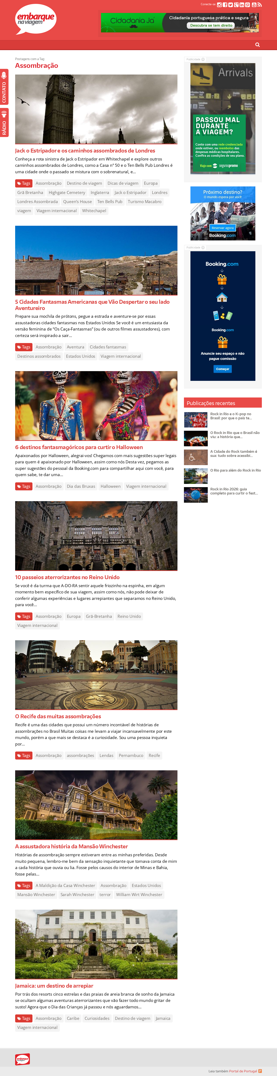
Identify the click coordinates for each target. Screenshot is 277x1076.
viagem (24, 210)
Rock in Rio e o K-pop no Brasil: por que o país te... (231, 416)
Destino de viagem (84, 183)
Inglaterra (100, 192)
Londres (159, 192)
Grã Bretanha (30, 192)
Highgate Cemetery (67, 192)
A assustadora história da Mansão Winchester (71, 846)
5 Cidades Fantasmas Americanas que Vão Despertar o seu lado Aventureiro (92, 304)
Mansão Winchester (36, 894)
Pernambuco (131, 755)
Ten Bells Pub (109, 201)
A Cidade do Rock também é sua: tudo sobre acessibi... (233, 453)
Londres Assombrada (37, 201)
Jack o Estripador (131, 192)
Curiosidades (97, 1018)
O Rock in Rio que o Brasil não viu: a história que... (235, 435)
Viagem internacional (57, 210)
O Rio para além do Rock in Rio (235, 470)
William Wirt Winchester (139, 894)
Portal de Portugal (243, 1071)
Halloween (111, 486)
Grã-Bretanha (99, 616)
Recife (154, 755)
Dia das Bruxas (81, 486)
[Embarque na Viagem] (35, 32)
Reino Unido (129, 616)
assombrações (80, 755)
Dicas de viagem (123, 183)
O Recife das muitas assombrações (58, 716)
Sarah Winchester (77, 894)
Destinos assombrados (39, 356)
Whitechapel (94, 210)
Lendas (106, 755)
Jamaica (163, 1018)
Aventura (75, 347)
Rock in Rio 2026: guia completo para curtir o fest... (234, 491)
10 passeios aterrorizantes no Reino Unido (67, 577)
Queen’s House (77, 201)
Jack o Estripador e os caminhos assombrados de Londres (85, 150)
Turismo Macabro (144, 201)
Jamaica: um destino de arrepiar (54, 985)
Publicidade (193, 59)
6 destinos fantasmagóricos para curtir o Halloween (79, 447)
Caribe (73, 1018)
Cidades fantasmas (108, 347)
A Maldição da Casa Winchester (65, 885)
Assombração (48, 183)
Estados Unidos (80, 356)
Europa (151, 183)
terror (105, 894)
